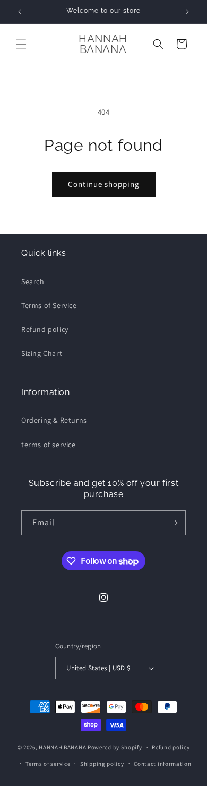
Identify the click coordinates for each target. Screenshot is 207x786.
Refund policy (44, 329)
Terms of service (47, 763)
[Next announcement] (187, 11)
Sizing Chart (41, 353)
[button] (21, 44)
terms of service (48, 444)
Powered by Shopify (115, 747)
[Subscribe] (173, 522)
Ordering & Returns (54, 420)
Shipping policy (102, 763)
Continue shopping (104, 184)
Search (33, 281)
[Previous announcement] (19, 11)
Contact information (162, 763)
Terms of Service (49, 305)
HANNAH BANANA (62, 747)
